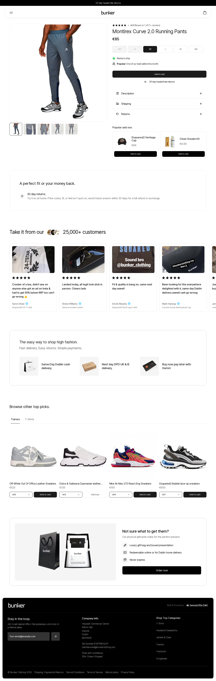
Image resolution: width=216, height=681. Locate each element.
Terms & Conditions (75, 672)
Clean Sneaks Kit (190, 138)
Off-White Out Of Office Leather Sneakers (32, 483)
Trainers (15, 419)
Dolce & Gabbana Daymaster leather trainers (80, 483)
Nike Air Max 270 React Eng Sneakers (130, 483)
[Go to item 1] (15, 129)
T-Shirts (29, 419)
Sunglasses (161, 658)
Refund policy (111, 672)
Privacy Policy (127, 672)
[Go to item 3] (43, 129)
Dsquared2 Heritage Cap (144, 139)
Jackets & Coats (163, 637)
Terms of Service (95, 672)
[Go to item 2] (29, 129)
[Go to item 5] (71, 129)
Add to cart (159, 74)
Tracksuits (161, 651)
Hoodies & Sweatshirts (166, 630)
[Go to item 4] (57, 129)
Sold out (95, 494)
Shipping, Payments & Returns (48, 672)
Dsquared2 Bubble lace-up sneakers (179, 483)
